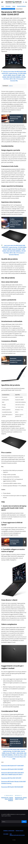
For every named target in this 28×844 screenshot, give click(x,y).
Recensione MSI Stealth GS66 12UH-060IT (12, 769)
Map (11, 834)
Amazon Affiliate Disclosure (17, 835)
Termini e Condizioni (8, 830)
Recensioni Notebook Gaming (8, 8)
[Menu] (2, 2)
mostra (10, 85)
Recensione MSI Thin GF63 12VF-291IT (11, 778)
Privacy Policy (19, 830)
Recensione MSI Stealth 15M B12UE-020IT (12, 787)
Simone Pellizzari (19, 8)
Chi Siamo (5, 834)
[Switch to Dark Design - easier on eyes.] (24, 2)
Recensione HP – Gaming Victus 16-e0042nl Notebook (7, 799)
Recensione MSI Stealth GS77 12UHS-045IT (12, 765)
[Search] (26, 2)
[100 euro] (13, 2)
